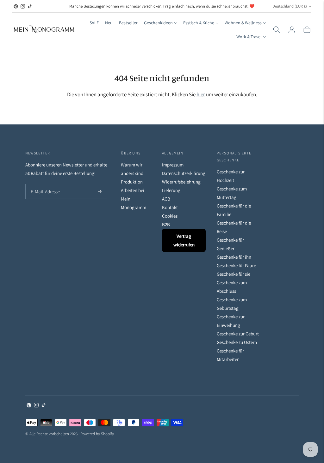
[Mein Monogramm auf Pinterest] (16, 6)
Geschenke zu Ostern (237, 342)
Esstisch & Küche (198, 23)
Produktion (132, 182)
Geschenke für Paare (236, 265)
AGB (166, 199)
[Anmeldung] (291, 30)
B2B (166, 224)
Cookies (170, 216)
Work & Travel (249, 36)
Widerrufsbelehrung (181, 182)
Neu (109, 23)
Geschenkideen (158, 23)
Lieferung (171, 190)
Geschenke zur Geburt (238, 334)
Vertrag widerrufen (184, 240)
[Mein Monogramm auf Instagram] (23, 6)
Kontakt (170, 207)
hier (200, 94)
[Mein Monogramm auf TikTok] (30, 6)
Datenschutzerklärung (183, 173)
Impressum (173, 165)
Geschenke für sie (233, 274)
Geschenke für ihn (234, 257)
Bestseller (128, 23)
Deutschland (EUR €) (289, 6)
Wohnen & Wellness (243, 23)
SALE (94, 23)
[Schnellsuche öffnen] (276, 30)
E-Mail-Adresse (44, 184)
